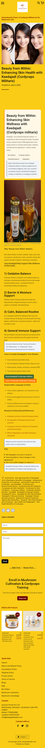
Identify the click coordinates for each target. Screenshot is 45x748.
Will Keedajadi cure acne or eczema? (19, 455)
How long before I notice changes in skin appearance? (19, 458)
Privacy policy (7, 676)
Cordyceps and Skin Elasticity (30, 486)
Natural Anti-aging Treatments (27, 498)
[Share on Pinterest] (13, 510)
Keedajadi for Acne (9, 494)
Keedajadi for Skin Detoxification (29, 494)
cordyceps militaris (18, 490)
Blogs (4, 682)
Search (4, 663)
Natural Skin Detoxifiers (11, 500)
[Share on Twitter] (8, 510)
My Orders (6, 689)
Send (5, 561)
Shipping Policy (8, 672)
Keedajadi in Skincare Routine (13, 496)
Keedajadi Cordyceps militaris (28, 492)
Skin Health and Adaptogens (24, 502)
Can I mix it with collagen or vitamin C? (20, 462)
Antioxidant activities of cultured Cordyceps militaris (22, 416)
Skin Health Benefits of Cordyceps (21, 503)
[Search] (38, 3)
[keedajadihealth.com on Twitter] (22, 726)
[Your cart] (42, 3)
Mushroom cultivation (10, 692)
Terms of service (8, 679)
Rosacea (24, 500)
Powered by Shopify (23, 744)
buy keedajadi (16, 484)
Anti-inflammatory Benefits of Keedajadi (16, 480)
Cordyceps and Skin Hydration (13, 488)
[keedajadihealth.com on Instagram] (27, 726)
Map (3, 686)
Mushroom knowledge (10, 696)
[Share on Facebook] (3, 510)
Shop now (22, 598)
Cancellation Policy (9, 669)
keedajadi (12, 492)
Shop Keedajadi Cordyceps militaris (19, 376)
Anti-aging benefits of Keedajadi (27, 478)
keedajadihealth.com (29, 741)
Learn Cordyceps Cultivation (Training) (20, 381)
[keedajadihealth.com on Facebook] (18, 726)
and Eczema (9, 478)
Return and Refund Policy (12, 666)
